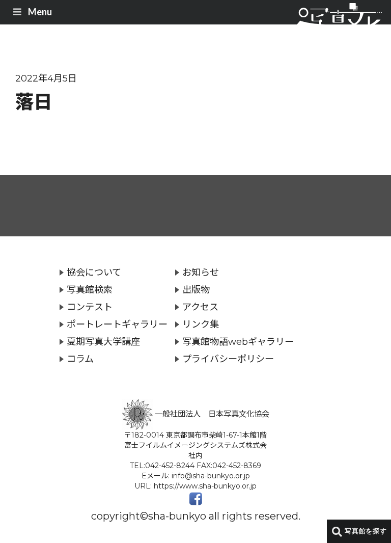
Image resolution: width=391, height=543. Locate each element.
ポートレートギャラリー (117, 324)
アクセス (200, 307)
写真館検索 (90, 289)
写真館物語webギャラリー (238, 341)
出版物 (196, 289)
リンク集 (200, 324)
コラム (80, 359)
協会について (94, 272)
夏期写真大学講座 (103, 341)
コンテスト (90, 307)
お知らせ (200, 272)
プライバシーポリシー (228, 359)
